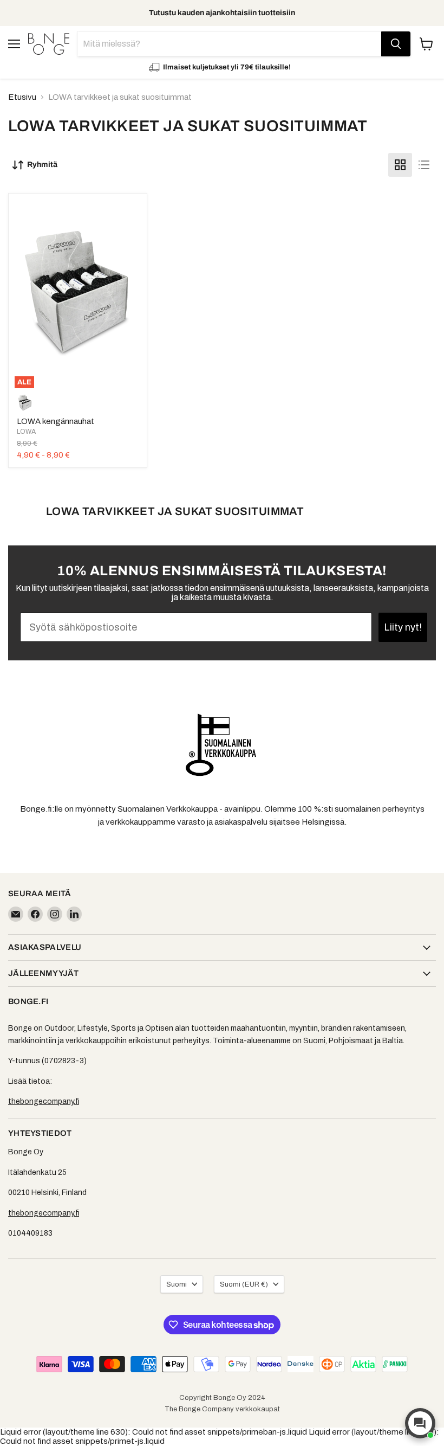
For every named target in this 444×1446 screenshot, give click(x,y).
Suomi (176, 1284)
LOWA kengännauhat (55, 421)
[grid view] (400, 165)
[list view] (424, 165)
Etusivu (22, 97)
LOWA (26, 431)
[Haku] (395, 43)
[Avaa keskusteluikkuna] (420, 1423)
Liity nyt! (403, 627)
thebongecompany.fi (43, 1101)
